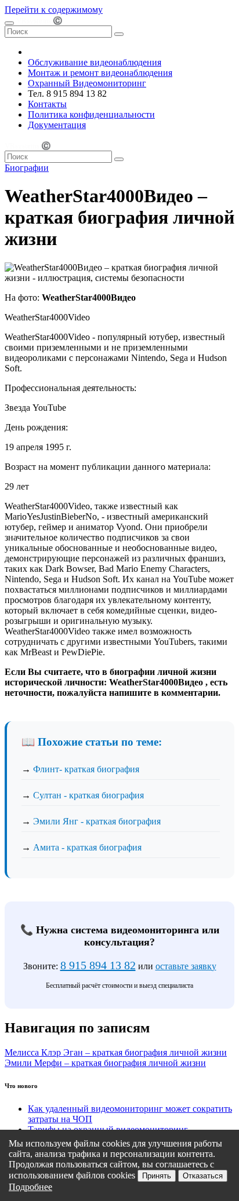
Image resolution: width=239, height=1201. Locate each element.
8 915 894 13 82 (98, 965)
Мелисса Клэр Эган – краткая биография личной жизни (116, 1052)
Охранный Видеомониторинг (87, 83)
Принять (156, 1175)
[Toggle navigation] (9, 23)
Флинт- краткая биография (86, 769)
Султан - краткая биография (88, 795)
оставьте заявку (185, 966)
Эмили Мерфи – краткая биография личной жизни (105, 1063)
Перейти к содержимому (54, 9)
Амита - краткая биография (87, 847)
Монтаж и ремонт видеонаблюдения (100, 73)
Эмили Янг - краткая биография (97, 821)
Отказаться (203, 1175)
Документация (57, 125)
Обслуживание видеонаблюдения (94, 62)
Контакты (47, 104)
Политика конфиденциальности (91, 114)
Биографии (27, 168)
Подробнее (30, 1187)
